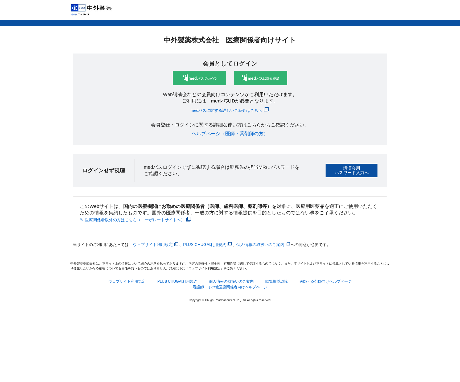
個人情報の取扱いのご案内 (260, 244)
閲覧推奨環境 (276, 281)
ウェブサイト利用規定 (153, 244)
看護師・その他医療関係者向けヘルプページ (230, 287)
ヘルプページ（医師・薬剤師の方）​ (230, 133)
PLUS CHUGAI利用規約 (204, 244)
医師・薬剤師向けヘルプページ (325, 281)
